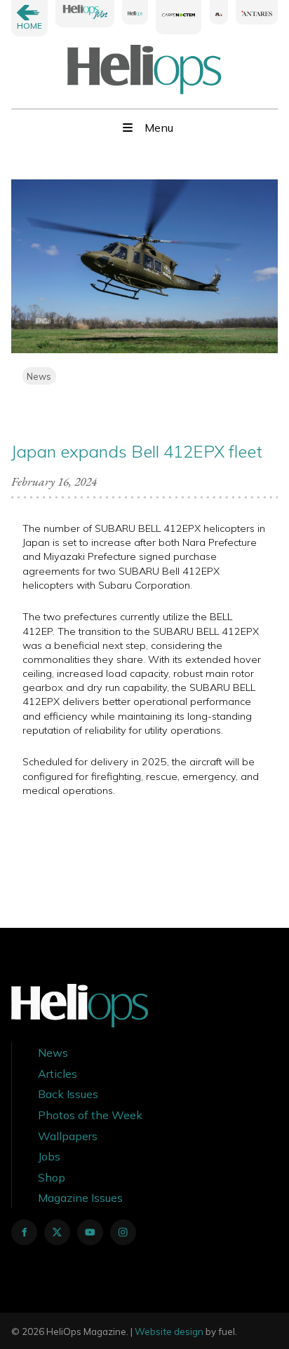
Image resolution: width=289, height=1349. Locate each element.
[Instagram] (123, 1232)
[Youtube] (90, 1232)
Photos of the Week (90, 1115)
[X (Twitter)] (57, 1232)
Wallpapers (68, 1136)
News (39, 376)
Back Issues (68, 1094)
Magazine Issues (80, 1198)
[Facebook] (24, 1232)
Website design (169, 1331)
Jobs (49, 1156)
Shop (51, 1177)
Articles (57, 1074)
